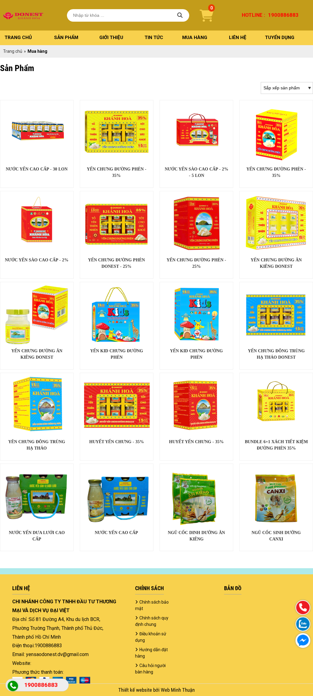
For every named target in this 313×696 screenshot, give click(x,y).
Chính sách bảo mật (152, 605)
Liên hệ (237, 37)
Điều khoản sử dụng (150, 637)
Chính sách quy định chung (151, 621)
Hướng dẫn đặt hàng (151, 652)
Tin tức (154, 37)
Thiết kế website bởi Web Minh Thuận (156, 690)
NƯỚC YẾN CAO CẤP (116, 532)
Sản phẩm (66, 37)
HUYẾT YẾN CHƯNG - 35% (116, 441)
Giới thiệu (111, 37)
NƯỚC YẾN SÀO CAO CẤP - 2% (36, 260)
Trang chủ (18, 37)
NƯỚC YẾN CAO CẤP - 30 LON (37, 169)
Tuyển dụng (279, 37)
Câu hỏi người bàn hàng (150, 668)
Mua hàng (194, 37)
